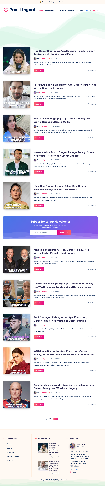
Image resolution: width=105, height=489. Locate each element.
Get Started (64, 232)
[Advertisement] (50, 34)
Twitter (73, 470)
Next (56, 419)
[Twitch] (97, 10)
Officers (71, 11)
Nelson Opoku (81, 444)
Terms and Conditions (13, 456)
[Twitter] (90, 10)
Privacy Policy (10, 452)
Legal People (61, 11)
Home (41, 11)
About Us (9, 444)
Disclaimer (9, 448)
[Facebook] (87, 10)
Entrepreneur (49, 11)
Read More (39, 70)
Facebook (80, 470)
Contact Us (10, 460)
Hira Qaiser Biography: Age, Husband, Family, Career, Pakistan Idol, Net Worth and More (54, 449)
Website (73, 472)
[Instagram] (94, 10)
